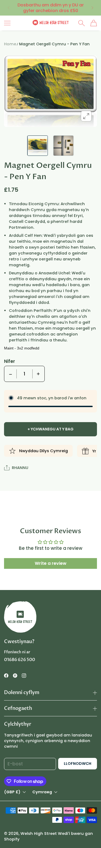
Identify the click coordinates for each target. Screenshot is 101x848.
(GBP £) (12, 792)
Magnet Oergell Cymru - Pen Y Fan (54, 44)
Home (10, 44)
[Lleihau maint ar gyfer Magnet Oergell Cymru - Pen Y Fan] (10, 373)
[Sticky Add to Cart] (89, 835)
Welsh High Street (38, 833)
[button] (8, 7)
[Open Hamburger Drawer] (7, 23)
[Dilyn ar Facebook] (6, 675)
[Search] (81, 23)
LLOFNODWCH (77, 763)
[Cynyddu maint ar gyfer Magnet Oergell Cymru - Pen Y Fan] (38, 373)
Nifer (9, 361)
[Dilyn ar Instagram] (24, 675)
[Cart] (93, 23)
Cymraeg (42, 792)
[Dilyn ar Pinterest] (15, 675)
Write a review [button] (51, 563)
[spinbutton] (24, 373)
